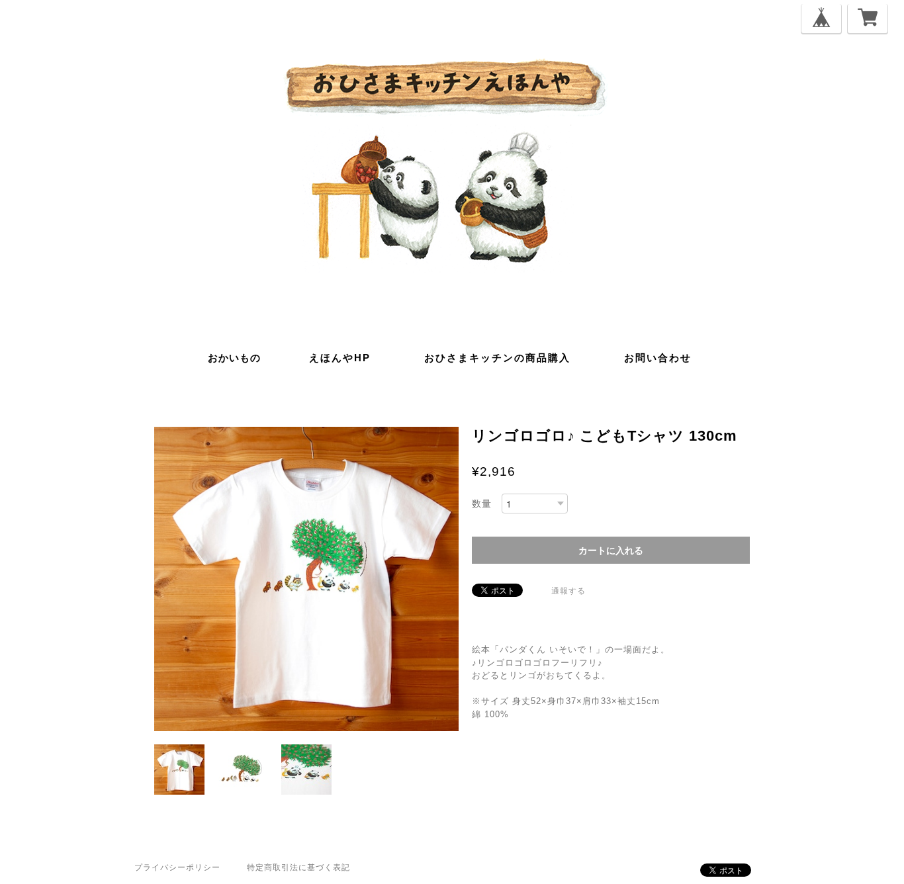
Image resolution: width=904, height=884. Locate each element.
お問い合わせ (658, 357)
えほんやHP (340, 357)
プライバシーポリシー (177, 867)
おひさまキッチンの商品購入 (497, 357)
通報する (568, 591)
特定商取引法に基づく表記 (298, 867)
